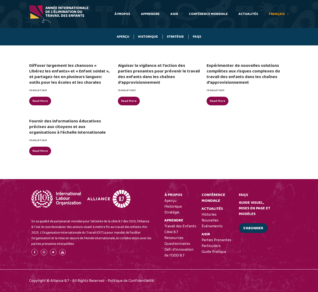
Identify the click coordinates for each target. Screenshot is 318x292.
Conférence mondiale (208, 14)
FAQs (197, 36)
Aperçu (123, 36)
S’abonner (253, 228)
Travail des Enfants (180, 226)
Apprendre (150, 14)
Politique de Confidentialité (131, 281)
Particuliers (211, 246)
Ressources (173, 238)
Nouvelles (210, 220)
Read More (41, 101)
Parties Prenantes (216, 240)
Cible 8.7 (171, 232)
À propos (122, 14)
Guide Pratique (214, 252)
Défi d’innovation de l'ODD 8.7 (179, 252)
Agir (174, 14)
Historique (148, 36)
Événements (212, 226)
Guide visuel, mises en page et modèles (254, 208)
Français (277, 14)
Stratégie (175, 36)
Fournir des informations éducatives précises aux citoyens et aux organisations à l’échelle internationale (67, 127)
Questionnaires (177, 244)
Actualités (248, 14)
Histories (209, 215)
